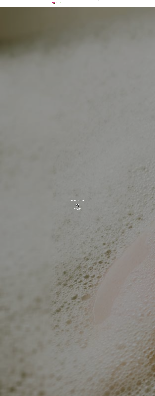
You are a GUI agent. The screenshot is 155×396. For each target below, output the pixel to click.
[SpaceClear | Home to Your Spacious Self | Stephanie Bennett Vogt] (57, 3)
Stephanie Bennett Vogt (78, 208)
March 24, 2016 (78, 209)
